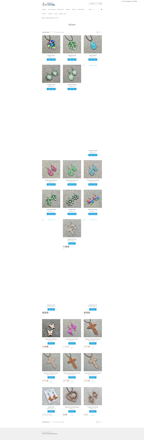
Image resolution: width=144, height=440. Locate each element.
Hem (44, 17)
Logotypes (50, 13)
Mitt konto (44, 13)
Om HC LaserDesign (52, 9)
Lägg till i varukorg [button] (51, 59)
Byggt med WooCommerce (52, 433)
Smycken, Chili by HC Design (50, 17)
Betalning (74, 9)
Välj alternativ (51, 309)
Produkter (44, 9)
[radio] (43, 312)
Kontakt (56, 13)
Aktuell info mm (61, 9)
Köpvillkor (68, 9)
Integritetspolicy (81, 9)
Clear (43, 314)
